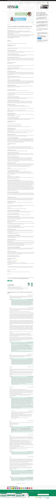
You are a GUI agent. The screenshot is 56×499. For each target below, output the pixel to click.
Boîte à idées (39, 2)
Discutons (34, 2)
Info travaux (21, 2)
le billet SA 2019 (26, 345)
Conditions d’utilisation (44, 40)
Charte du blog (38, 491)
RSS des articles (24, 491)
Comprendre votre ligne (27, 2)
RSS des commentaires (31, 491)
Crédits (20, 491)
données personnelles (43, 36)
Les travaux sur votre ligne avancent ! (43, 28)
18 (33, 24)
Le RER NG (43, 2)
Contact (8, 491)
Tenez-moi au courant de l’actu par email (43, 494)
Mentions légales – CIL (14, 491)
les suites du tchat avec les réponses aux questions (26, 478)
